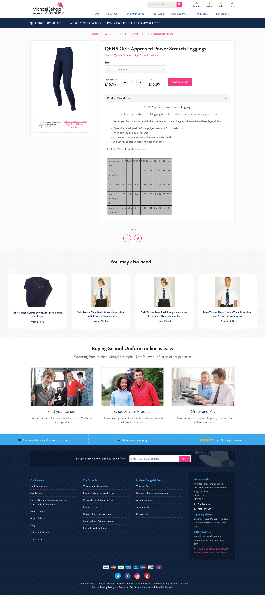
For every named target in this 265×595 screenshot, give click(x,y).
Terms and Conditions (130, 587)
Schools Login (90, 507)
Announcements (144, 500)
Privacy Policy (107, 587)
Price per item (111, 79)
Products (200, 14)
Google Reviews (233, 440)
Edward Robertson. (163, 587)
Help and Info (179, 14)
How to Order (37, 511)
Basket (221, 6)
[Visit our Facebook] (128, 576)
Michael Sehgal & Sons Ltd (114, 583)
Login (232, 6)
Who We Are (142, 485)
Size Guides (36, 493)
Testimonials (142, 507)
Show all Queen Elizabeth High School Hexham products (75, 124)
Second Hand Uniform (94, 528)
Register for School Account (97, 514)
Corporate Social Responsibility (152, 493)
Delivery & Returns (40, 532)
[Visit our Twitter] (118, 576)
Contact (197, 6)
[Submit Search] (179, 4)
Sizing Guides (37, 539)
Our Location (204, 504)
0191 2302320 (204, 509)
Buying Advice (37, 518)
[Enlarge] (62, 78)
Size (107, 62)
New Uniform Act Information (98, 520)
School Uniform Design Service (99, 493)
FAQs (33, 525)
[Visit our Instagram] (137, 576)
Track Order (158, 14)
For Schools (222, 14)
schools (60, 418)
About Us (111, 14)
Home (95, 14)
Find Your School (135, 14)
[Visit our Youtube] (147, 576)
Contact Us (142, 514)
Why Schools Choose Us (95, 485)
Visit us (209, 6)
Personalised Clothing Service (98, 500)
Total (150, 79)
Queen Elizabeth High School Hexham (136, 55)
